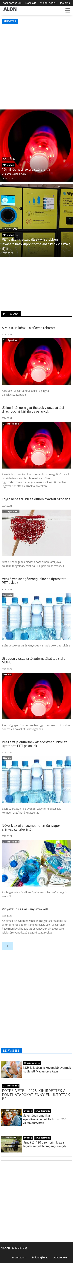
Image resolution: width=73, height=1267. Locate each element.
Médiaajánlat (40, 1257)
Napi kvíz (30, 3)
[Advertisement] (36, 66)
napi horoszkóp (12, 3)
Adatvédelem (61, 1257)
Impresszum (18, 1257)
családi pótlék (48, 3)
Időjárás (65, 3)
